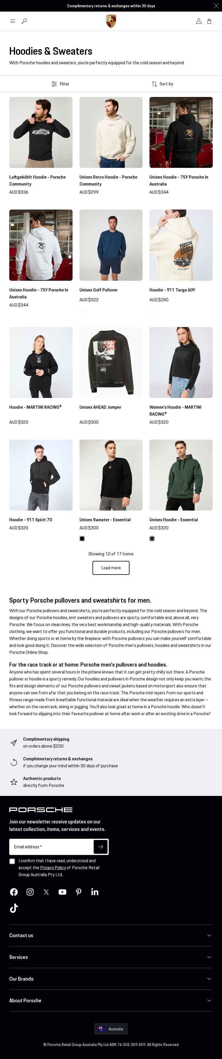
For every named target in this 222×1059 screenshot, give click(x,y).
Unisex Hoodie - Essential (173, 520)
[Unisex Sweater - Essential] (111, 475)
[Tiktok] (13, 908)
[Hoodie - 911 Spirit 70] (41, 475)
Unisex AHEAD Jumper (100, 407)
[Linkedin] (94, 892)
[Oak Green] (152, 538)
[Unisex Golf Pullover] (111, 245)
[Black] (82, 538)
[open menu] (12, 21)
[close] (216, 5)
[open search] (24, 21)
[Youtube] (62, 892)
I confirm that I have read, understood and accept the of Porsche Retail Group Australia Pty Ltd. (58, 868)
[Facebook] (13, 892)
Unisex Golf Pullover (98, 290)
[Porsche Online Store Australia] (111, 21)
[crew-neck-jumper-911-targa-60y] (82, 310)
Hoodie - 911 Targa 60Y (172, 290)
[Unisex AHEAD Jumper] (111, 362)
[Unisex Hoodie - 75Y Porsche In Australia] (181, 132)
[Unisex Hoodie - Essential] (181, 475)
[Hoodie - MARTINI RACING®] (41, 362)
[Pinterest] (78, 892)
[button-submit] (101, 847)
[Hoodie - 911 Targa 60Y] (181, 245)
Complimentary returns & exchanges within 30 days (111, 5)
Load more (111, 568)
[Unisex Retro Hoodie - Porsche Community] (111, 132)
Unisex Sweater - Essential (105, 520)
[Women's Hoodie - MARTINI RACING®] (181, 362)
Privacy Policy (53, 868)
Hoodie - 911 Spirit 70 (30, 520)
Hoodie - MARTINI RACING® (35, 407)
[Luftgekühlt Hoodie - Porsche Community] (41, 132)
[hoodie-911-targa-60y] (152, 310)
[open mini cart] (209, 21)
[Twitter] (46, 892)
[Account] (198, 21)
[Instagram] (30, 892)
